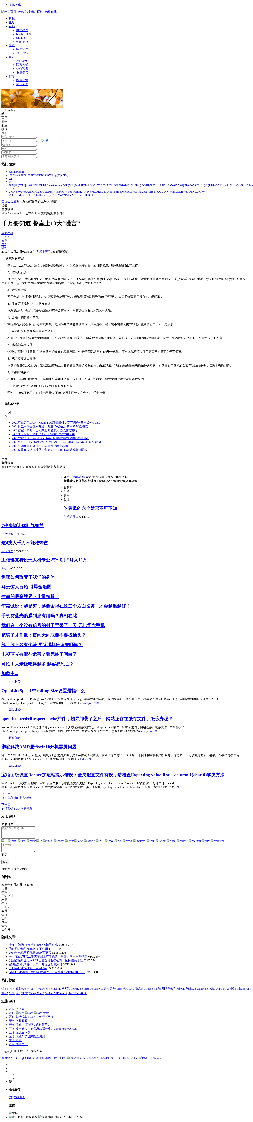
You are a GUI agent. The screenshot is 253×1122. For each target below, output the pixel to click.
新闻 (161, 988)
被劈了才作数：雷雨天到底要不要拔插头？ (43, 635)
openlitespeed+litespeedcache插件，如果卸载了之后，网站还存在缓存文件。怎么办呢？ (87, 718)
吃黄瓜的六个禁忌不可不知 (90, 508)
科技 (12, 18)
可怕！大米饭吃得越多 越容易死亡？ (37, 664)
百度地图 (7, 1058)
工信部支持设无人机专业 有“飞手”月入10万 (44, 560)
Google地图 (23, 1058)
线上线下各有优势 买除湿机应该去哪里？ (42, 644)
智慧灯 (170, 988)
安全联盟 (38, 1058)
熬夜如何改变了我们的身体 (28, 577)
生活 (12, 22)
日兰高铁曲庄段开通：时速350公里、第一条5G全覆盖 (50, 426)
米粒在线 (79, 476)
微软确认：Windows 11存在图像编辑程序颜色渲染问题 (50, 438)
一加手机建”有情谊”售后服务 (28, 968)
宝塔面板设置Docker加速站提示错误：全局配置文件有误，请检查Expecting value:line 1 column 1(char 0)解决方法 (112, 774)
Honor (120, 988)
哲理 (113, 988)
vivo (18, 993)
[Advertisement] (32, 495)
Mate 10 (88, 988)
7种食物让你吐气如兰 (22, 525)
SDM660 (98, 988)
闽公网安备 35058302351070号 (91, 1058)
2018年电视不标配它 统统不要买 (30, 952)
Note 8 (149, 988)
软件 (12, 988)
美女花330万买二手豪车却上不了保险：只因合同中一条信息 (48, 956)
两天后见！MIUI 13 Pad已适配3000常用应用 (43, 434)
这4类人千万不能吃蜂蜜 (24, 542)
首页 (4, 201)
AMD (83, 759)
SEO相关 (22, 38)
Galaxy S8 (202, 988)
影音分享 (22, 84)
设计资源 (22, 53)
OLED (24, 993)
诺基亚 (5, 988)
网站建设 (22, 30)
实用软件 (22, 49)
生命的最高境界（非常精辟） (30, 596)
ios (155, 988)
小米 (37, 988)
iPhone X (61, 993)
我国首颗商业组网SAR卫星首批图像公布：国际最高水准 (46, 960)
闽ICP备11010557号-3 (124, 1058)
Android (74, 988)
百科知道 (15, 737)
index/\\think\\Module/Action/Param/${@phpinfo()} (39, 175)
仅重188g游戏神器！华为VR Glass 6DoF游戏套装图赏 (49, 449)
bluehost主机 (24, 34)
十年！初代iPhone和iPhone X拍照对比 (33, 944)
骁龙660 (129, 988)
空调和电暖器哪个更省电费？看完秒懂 (40, 446)
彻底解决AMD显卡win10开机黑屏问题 (39, 746)
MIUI (226, 988)
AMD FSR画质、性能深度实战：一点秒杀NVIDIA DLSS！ (47, 972)
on (10, 178)
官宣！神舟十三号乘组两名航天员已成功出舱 (44, 430)
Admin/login (16, 171)
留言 (12, 56)
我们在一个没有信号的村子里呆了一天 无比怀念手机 (53, 625)
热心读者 (22, 68)
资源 (12, 45)
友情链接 (22, 72)
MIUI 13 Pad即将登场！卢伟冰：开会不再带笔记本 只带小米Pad (56, 442)
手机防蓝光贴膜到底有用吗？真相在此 (39, 615)
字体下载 (15, 4)
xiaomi (57, 988)
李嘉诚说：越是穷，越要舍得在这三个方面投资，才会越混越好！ (65, 606)
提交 (5, 861)
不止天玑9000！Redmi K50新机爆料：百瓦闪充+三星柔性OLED (56, 422)
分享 (96, 703)
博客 (12, 76)
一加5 (30, 988)
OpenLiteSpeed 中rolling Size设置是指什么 (43, 690)
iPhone (241, 988)
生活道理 (13, 201)
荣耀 (106, 988)
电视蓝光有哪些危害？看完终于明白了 (39, 654)
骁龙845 (140, 988)
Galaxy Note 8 (36, 993)
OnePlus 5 (50, 993)
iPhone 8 (46, 988)
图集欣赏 (22, 80)
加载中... (9, 673)
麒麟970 (21, 988)
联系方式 (22, 64)
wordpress (22, 41)
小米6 (212, 988)
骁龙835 (191, 988)
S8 (81, 988)
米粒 (62, 1058)
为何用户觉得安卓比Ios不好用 (28, 948)
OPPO (219, 988)
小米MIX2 (74, 993)
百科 (12, 26)
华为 (233, 988)
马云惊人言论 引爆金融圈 (26, 586)
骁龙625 (180, 988)
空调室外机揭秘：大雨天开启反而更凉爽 (35, 964)
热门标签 (22, 60)
